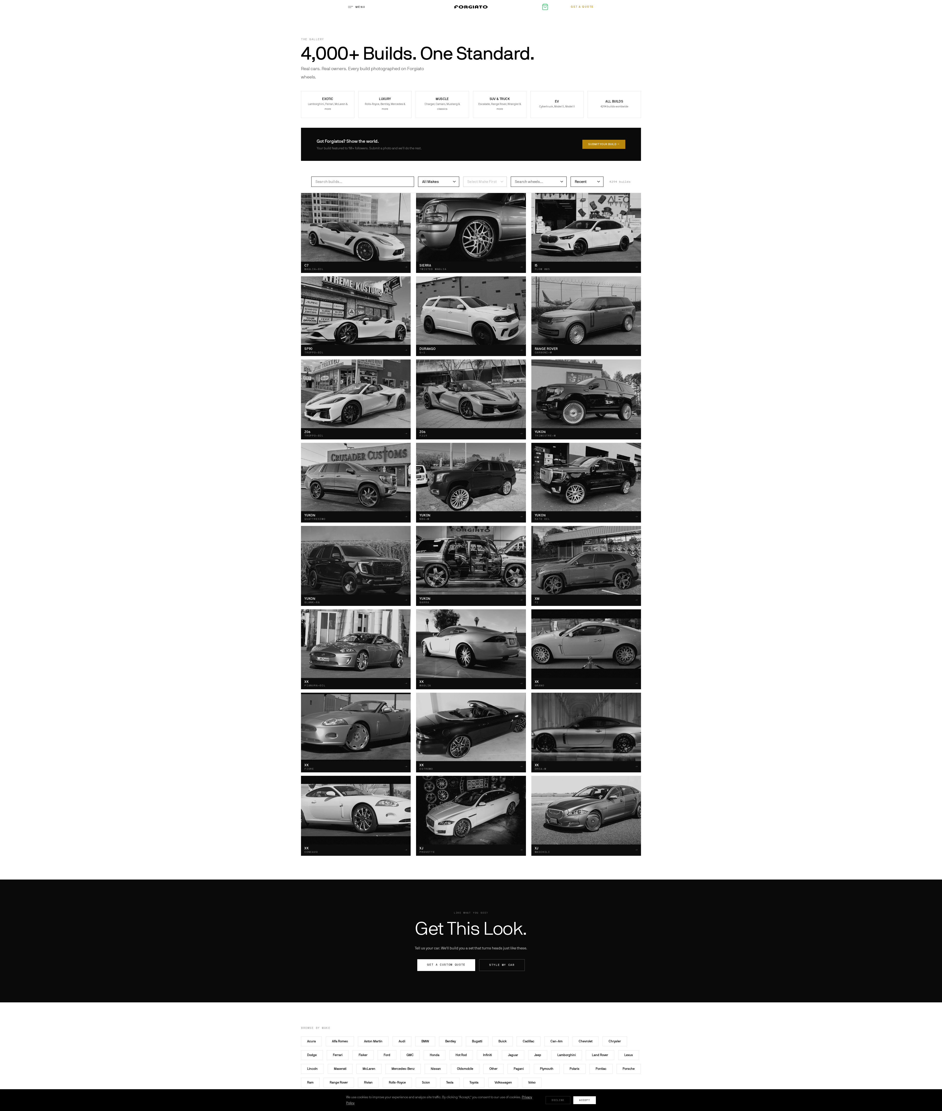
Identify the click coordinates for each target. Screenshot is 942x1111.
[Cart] (545, 6)
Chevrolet (585, 1041)
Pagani (519, 1069)
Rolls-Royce (397, 1082)
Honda (434, 1055)
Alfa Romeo (340, 1041)
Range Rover (339, 1082)
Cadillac (528, 1041)
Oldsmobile (465, 1069)
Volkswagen (503, 1082)
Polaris (574, 1069)
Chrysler (615, 1041)
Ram (310, 1082)
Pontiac (601, 1069)
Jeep (537, 1055)
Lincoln (312, 1069)
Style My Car (502, 965)
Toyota (474, 1082)
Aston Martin (373, 1041)
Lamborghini (566, 1055)
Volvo (532, 1082)
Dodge (312, 1055)
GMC (410, 1055)
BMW (425, 1041)
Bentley (450, 1041)
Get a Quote (582, 6)
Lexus (628, 1055)
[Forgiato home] (471, 6)
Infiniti (487, 1055)
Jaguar (513, 1055)
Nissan (436, 1069)
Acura (311, 1041)
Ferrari (337, 1055)
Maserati (340, 1069)
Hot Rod (461, 1055)
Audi (402, 1041)
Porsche (629, 1069)
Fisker (363, 1055)
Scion (426, 1082)
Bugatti (477, 1041)
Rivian (368, 1082)
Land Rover (600, 1055)
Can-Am (556, 1041)
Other (493, 1069)
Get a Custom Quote (446, 964)
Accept (584, 1100)
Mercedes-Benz (403, 1069)
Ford (387, 1055)
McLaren (369, 1069)
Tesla (449, 1082)
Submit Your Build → (603, 144)
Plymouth (546, 1069)
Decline (558, 1100)
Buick (502, 1041)
